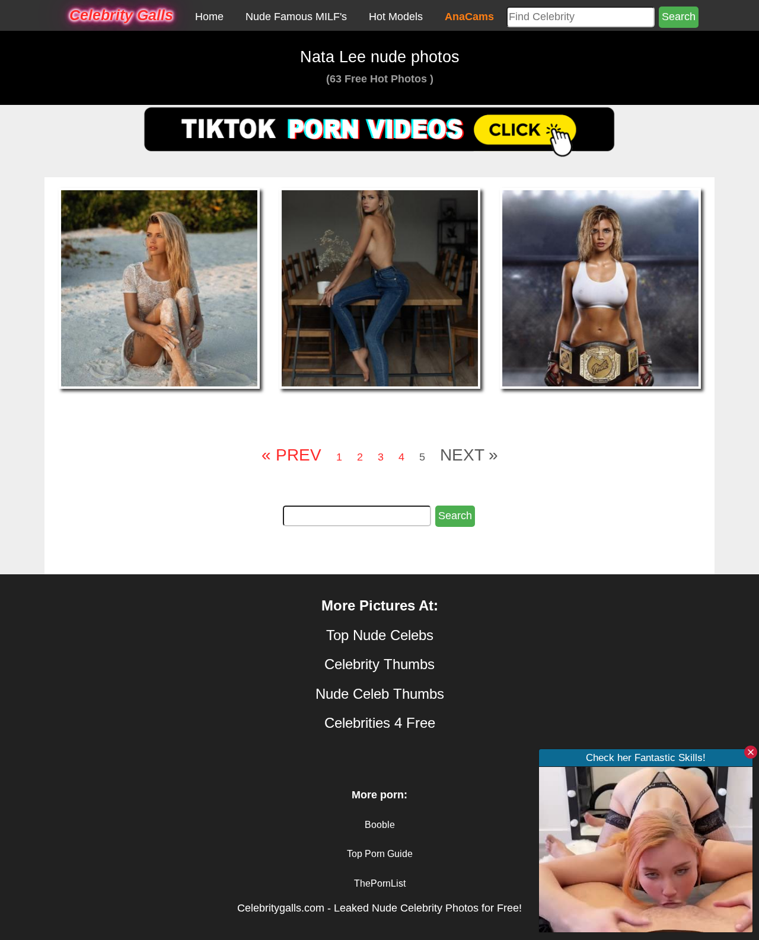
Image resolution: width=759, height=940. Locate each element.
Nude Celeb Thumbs (379, 694)
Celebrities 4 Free (379, 723)
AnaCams (469, 17)
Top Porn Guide (380, 854)
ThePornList (380, 883)
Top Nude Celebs (379, 635)
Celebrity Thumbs (379, 664)
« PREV (291, 455)
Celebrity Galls (121, 15)
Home (209, 17)
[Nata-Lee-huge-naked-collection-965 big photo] (380, 288)
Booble (380, 825)
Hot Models (396, 17)
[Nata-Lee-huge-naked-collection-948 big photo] (159, 288)
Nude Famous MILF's (296, 17)
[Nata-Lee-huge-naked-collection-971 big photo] (600, 288)
